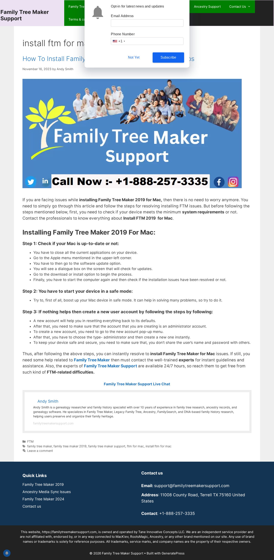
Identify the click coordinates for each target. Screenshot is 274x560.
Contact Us (237, 6)
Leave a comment (40, 450)
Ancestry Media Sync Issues (46, 492)
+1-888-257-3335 (177, 513)
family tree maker (39, 446)
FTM (30, 441)
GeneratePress (173, 553)
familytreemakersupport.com (53, 423)
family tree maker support (106, 446)
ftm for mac (135, 446)
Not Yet (133, 57)
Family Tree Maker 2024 (43, 499)
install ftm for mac (158, 446)
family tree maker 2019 (70, 446)
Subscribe (168, 57)
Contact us (31, 506)
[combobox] (118, 41)
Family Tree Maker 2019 (43, 484)
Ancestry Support (207, 6)
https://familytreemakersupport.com (69, 532)
